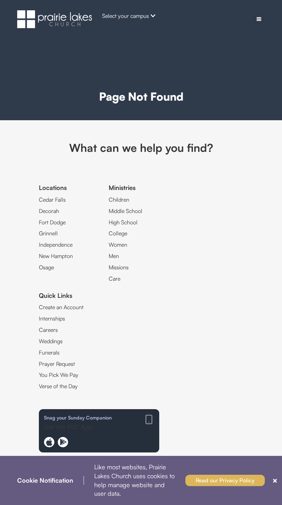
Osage (46, 267)
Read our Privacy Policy (225, 480)
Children (119, 199)
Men (114, 255)
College (118, 233)
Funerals (49, 352)
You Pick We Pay (58, 374)
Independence (56, 244)
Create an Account (61, 307)
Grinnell (48, 233)
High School (123, 222)
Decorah (49, 210)
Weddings (51, 341)
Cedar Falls (52, 199)
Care (114, 278)
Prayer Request (57, 363)
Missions (119, 267)
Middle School (125, 210)
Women (118, 244)
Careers (48, 329)
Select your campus (125, 15)
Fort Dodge (52, 222)
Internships (52, 318)
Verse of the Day (58, 386)
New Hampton (56, 255)
